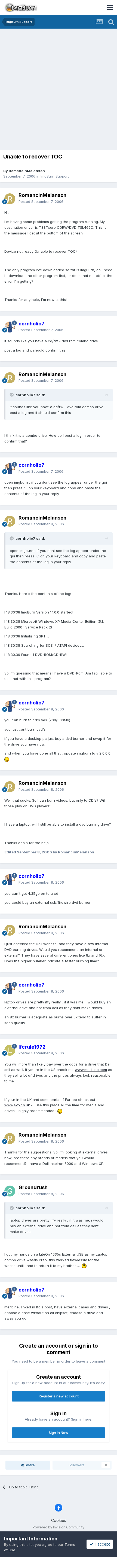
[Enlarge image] (6, 759)
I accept (101, 1544)
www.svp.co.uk (17, 1105)
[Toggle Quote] (12, 394)
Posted (41, 201)
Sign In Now (58, 1432)
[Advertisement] (58, 89)
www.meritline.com (91, 1069)
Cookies (58, 1520)
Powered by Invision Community (58, 1527)
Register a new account (59, 1396)
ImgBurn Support (55, 176)
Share (29, 1465)
